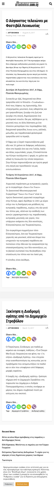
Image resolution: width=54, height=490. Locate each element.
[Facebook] (8, 46)
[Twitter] (13, 46)
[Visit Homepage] (27, 4)
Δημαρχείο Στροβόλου (20, 411)
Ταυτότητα (7, 460)
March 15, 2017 (28, 328)
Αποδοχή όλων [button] (22, 484)
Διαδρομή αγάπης (38, 411)
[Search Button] (50, 4)
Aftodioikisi (13, 33)
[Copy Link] (29, 46)
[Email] (23, 46)
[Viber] (34, 46)
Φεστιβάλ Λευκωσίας (20, 277)
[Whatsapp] (18, 46)
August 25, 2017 (29, 33)
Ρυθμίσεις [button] (9, 484)
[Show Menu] (3, 4)
